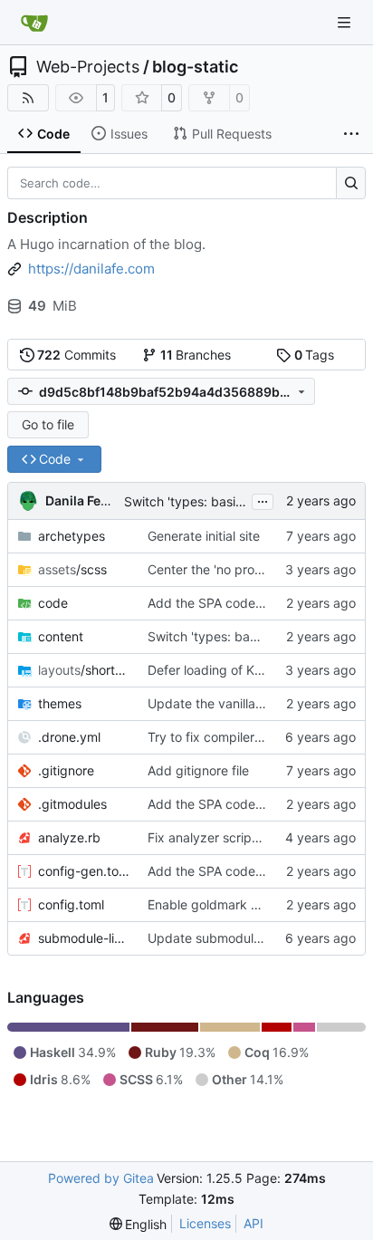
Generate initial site (204, 535)
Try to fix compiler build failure (237, 737)
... (262, 499)
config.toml (71, 904)
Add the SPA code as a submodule (250, 602)
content (60, 636)
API (253, 1223)
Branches (196, 354)
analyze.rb (69, 837)
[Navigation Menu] (346, 22)
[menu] (138, 1224)
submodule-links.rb (83, 938)
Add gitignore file (198, 770)
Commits (76, 354)
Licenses (205, 1223)
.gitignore (66, 770)
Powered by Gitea (101, 1178)
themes (59, 703)
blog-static (195, 67)
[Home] (34, 22)
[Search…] (351, 183)
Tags (314, 354)
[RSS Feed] (28, 97)
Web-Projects (87, 67)
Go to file (48, 424)
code (53, 602)
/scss (72, 569)
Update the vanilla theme (222, 703)
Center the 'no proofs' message (240, 569)
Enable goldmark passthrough (236, 904)
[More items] (351, 134)
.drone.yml (69, 737)
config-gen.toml (83, 871)
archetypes (71, 535)
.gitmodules (72, 804)
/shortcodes (83, 670)
